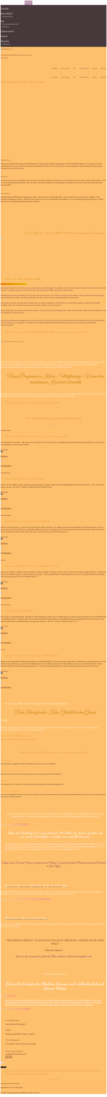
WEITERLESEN (4, 449)
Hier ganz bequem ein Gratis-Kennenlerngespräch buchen (15, 1009)
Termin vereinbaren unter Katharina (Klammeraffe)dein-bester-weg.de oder (16, 55)
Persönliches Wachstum (6, 430)
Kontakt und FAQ (6, 44)
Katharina (4, 456)
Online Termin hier (4, 57)
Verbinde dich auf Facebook (6, 49)
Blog (2, 21)
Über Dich (4, 8)
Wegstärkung (5, 26)
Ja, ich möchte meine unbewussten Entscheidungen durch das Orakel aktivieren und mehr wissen (25, 899)
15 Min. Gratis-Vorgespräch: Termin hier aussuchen (13, 284)
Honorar (4, 36)
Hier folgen (9, 1057)
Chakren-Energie (7, 31)
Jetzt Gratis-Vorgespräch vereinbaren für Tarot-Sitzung (15, 824)
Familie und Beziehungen (6, 515)
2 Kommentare (6, 642)
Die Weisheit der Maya (7, 16)
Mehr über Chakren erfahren (8, 996)
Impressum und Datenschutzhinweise (10, 1083)
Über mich (5, 41)
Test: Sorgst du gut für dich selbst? (10, 24)
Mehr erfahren (4, 720)
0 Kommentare (6, 465)
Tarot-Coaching (7, 13)
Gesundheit (3, 560)
